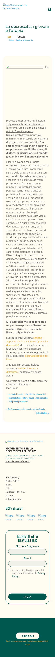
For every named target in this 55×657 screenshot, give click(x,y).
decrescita (41, 394)
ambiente (12, 394)
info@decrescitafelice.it (17, 461)
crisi (26, 394)
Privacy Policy (12, 477)
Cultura (11, 40)
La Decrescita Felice (16, 491)
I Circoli (9, 488)
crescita (20, 394)
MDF (9, 36)
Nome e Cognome (27, 546)
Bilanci (9, 484)
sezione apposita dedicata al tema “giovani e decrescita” (27, 341)
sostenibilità (23, 401)
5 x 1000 (10, 495)
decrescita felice (15, 397)
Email (27, 558)
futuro (25, 397)
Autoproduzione (14, 499)
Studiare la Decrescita (24, 40)
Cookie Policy (12, 481)
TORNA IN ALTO (27, 635)
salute (15, 401)
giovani (31, 397)
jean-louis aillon (42, 397)
